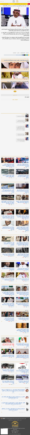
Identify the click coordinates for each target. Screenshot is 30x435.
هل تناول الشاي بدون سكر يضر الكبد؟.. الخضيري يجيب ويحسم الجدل (7, 279)
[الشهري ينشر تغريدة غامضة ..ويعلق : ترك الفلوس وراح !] (15, 75)
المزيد (15, 91)
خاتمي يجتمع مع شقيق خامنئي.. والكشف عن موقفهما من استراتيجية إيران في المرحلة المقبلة (8, 165)
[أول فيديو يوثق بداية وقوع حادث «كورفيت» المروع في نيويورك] (22, 377)
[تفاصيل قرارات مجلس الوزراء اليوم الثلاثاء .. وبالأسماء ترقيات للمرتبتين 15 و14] (7, 340)
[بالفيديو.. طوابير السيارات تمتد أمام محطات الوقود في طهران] (7, 171)
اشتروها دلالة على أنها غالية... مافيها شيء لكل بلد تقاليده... (21, 134)
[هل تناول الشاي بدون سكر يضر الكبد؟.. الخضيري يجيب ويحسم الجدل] (7, 275)
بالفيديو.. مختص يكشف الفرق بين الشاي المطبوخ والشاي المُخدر (23, 318)
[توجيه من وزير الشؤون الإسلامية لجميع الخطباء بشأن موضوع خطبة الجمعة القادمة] (22, 340)
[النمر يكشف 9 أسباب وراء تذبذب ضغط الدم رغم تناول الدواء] (22, 275)
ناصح (24, 137)
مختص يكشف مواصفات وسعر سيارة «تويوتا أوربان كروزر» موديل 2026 (8, 370)
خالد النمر (27, 52)
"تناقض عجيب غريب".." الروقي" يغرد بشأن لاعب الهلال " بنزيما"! (18, 81)
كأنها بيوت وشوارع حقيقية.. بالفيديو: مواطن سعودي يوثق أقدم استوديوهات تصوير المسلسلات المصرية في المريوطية (22, 229)
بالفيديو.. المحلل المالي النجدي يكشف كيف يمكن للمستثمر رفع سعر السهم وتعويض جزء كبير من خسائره (22, 293)
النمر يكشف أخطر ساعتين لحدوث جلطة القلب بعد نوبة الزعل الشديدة (23, 269)
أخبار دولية (26, 156)
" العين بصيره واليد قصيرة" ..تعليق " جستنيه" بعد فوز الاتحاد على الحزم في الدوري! (16, 61)
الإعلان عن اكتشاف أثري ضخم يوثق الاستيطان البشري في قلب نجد (8, 254)
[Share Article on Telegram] (27, 55)
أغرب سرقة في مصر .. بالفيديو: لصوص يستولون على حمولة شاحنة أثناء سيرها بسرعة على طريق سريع (7, 202)
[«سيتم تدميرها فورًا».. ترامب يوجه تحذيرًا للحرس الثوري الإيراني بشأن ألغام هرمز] (22, 160)
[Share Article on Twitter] (24, 55)
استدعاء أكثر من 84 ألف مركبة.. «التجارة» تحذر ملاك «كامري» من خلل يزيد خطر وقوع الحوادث (22, 370)
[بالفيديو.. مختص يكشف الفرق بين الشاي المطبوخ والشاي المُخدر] (22, 314)
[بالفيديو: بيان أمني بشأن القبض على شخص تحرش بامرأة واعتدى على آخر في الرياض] (22, 186)
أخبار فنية (26, 208)
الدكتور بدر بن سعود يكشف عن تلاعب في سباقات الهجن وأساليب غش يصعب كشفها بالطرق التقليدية (13, 397)
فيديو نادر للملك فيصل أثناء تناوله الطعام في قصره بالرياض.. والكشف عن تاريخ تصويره (23, 255)
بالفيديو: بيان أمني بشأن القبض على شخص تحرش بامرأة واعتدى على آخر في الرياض (23, 190)
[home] (17, 1)
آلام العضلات (14, 52)
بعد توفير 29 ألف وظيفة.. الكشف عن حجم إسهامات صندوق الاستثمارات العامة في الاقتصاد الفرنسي (8, 293)
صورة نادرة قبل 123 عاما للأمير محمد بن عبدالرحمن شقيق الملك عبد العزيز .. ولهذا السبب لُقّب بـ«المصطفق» (22, 243)
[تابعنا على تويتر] (17, 432)
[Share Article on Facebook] (23, 55)
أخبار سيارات (26, 362)
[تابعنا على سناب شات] (13, 432)
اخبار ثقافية (26, 235)
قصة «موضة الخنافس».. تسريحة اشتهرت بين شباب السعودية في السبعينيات (9, 243)
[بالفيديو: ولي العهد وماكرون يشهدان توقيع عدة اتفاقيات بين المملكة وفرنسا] (7, 351)
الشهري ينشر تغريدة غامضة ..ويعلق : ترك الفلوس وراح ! (19, 71)
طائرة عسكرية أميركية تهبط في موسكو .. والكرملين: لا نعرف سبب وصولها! (23, 176)
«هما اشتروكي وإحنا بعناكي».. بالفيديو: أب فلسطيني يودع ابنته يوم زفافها (22, 202)
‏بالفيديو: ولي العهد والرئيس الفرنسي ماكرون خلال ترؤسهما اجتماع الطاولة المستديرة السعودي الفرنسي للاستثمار (22, 356)
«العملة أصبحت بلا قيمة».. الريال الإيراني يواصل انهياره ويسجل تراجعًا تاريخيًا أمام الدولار (8, 304)
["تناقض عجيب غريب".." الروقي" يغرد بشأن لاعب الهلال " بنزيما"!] (15, 85)
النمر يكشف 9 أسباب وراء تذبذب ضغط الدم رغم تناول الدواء (22, 279)
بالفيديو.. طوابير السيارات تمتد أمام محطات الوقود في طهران (8, 176)
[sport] (13, 1)
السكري (18, 52)
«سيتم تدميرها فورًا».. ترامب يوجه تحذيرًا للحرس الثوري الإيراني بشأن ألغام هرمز (23, 165)
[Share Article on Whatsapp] (25, 55)
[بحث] (2, 1)
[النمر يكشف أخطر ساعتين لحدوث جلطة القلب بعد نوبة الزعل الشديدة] (22, 264)
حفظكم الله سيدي (23, 114)
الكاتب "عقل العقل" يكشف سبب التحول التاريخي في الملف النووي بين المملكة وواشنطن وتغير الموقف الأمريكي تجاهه (13, 403)
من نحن (20, 420)
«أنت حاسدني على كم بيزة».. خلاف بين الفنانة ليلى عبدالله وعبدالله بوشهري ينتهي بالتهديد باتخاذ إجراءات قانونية (7, 216)
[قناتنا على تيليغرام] (12, 432)
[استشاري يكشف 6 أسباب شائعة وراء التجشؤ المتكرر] (7, 264)
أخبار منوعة (26, 182)
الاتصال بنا (17, 420)
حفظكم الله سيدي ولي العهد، (21, 116)
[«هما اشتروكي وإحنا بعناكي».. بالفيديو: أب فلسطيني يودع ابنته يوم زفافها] (22, 197)
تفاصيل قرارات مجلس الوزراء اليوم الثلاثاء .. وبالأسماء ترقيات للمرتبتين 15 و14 (8, 344)
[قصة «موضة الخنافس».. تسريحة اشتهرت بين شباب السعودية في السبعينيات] (7, 238)
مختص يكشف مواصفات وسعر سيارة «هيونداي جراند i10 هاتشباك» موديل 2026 (8, 382)
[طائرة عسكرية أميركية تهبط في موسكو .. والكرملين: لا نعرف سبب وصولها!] (22, 171)
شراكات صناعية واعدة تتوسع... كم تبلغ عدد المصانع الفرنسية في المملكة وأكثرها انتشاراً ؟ (22, 304)
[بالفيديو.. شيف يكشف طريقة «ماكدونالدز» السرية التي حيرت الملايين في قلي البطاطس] (7, 314)
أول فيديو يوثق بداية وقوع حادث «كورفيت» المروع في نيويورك (23, 381)
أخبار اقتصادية (26, 284)
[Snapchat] (28, 55)
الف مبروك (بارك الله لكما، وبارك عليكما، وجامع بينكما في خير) (21, 121)
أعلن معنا (15, 420)
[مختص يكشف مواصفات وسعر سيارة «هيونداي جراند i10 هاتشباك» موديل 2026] (7, 377)
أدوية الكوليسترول (23, 52)
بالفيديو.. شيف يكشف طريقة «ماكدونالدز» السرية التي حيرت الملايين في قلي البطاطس (9, 319)
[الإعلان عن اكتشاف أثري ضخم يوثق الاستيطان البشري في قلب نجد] (7, 250)
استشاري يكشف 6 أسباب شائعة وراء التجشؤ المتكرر (8, 269)
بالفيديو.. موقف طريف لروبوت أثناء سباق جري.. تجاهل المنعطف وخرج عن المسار (8, 190)
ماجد (24, 132)
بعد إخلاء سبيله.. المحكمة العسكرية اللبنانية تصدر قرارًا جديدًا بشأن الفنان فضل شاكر (8, 228)
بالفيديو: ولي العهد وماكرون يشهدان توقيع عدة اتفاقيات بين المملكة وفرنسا (8, 356)
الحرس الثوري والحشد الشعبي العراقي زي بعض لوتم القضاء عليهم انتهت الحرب (21, 140)
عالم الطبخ (26, 310)
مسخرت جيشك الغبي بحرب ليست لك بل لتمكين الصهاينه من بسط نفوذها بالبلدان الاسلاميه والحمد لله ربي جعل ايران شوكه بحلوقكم (21, 128)
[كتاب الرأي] (27, 1)
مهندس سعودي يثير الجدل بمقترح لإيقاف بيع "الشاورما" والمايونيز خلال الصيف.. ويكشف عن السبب (23, 330)
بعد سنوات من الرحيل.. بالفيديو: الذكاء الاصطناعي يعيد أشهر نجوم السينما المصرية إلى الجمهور (22, 216)
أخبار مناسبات (26, 336)
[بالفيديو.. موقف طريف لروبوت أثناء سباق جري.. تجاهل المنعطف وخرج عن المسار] (7, 186)
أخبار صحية (26, 260)
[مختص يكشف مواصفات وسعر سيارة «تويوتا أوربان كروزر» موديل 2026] (7, 365)
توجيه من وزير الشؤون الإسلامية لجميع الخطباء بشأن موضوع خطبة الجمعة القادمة (22, 344)
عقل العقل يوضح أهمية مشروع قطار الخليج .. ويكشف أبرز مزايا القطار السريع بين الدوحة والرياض (13, 409)
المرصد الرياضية (26, 58)
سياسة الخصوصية (11, 420)
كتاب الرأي (26, 387)
